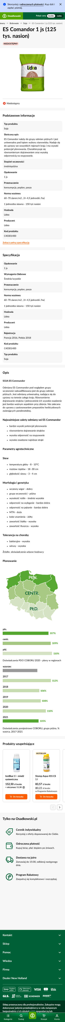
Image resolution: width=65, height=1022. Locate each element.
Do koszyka (18, 797)
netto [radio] (59, 16)
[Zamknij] (60, 4)
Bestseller (41, 753)
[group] (55, 16)
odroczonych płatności (32, 4)
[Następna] (59, 807)
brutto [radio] (51, 16)
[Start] (32, 1015)
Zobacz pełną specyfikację (16, 243)
